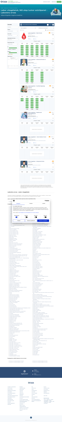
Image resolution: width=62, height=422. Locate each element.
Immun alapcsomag (12, 341)
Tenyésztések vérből (36, 324)
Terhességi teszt (35, 327)
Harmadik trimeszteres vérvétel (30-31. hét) (15, 323)
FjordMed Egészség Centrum (31, 89)
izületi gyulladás (46, 401)
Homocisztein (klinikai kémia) (13, 335)
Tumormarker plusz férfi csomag (38, 333)
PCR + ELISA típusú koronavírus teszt (38, 278)
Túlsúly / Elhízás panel (36, 332)
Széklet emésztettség (36, 309)
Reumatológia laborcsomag (37, 289)
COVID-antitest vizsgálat (13, 262)
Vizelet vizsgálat (35, 352)
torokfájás (51, 399)
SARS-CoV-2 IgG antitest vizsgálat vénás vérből (40, 295)
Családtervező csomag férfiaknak (14, 270)
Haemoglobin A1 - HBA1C (13, 318)
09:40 (27, 54)
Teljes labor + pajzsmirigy (36, 321)
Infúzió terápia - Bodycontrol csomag (14, 342)
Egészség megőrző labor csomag (14, 286)
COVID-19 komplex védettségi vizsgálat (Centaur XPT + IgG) (18, 255)
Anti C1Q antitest (11, 226)
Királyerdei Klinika (30, 164)
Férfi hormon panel (12, 304)
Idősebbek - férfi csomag (13, 339)
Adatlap (35, 65)
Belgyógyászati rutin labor (13, 239)
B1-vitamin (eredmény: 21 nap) (13, 231)
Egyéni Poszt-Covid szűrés (13, 289)
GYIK (32, 395)
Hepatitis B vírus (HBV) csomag (14, 328)
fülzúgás (50, 400)
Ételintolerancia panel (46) (13, 299)
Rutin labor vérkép (35, 291)
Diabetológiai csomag (12, 278)
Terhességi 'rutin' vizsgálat (37, 326)
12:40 (22, 49)
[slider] (8, 48)
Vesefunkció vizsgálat (36, 348)
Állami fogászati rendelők (11, 400)
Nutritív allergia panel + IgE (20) (37, 266)
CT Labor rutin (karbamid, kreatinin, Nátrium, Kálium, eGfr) (18, 266)
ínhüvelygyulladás (46, 400)
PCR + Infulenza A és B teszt (37, 279)
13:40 (22, 54)
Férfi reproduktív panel (12, 305)
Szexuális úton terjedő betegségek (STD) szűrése (40, 313)
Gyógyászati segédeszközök (11, 403)
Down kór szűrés (11, 279)
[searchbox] (12, 39)
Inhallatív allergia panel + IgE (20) (14, 349)
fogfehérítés (48, 399)
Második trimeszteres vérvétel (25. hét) (38, 239)
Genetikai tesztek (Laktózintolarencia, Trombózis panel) (17, 311)
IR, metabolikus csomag (12, 352)
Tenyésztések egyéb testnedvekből (38, 323)
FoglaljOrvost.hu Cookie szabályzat (24, 407)
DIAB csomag (11, 277)
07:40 (27, 47)
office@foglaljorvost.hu (37, 374)
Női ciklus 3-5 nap (35, 257)
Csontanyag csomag (12, 274)
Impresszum (33, 394)
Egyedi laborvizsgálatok (12, 288)
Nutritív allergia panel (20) (37, 264)
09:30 (27, 79)
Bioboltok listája (22, 389)
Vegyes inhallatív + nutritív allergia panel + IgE (40, 340)
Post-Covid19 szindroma (36, 282)
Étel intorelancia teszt (12, 300)
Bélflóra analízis (11, 237)
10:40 (47, 54)
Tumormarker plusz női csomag (37, 334)
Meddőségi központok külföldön (12, 390)
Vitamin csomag (35, 349)
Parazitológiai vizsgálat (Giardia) (38, 275)
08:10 (32, 72)
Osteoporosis (35, 269)
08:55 (32, 77)
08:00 (27, 49)
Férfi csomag (11, 303)
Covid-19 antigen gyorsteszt (13, 248)
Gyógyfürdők (21, 390)
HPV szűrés (11, 337)
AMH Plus (10, 224)
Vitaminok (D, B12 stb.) (36, 350)
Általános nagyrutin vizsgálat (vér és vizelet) (15, 223)
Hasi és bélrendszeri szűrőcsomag (14, 325)
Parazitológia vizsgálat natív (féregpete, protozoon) (40, 276)
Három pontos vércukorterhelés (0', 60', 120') (15, 324)
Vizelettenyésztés (35, 351)
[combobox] (13, 31)
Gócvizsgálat (11, 313)
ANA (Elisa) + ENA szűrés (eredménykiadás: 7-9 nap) (16, 225)
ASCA (10, 227)
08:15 (27, 105)
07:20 (32, 47)
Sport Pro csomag (35, 300)
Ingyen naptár (45, 395)
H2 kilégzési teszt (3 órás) (13, 317)
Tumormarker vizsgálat (36, 336)
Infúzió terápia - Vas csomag (13, 348)
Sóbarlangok (21, 395)
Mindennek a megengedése (43, 220)
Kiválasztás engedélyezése (31, 220)
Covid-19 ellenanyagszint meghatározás (15, 252)
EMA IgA (10, 292)
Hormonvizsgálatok (12, 336)
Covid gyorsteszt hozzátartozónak (14, 263)
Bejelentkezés (54, 1)
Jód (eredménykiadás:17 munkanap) (14, 355)
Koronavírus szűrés (10, 389)
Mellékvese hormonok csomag (37, 241)
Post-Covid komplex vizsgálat (37, 284)
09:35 (42, 79)
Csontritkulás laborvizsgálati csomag (14, 276)
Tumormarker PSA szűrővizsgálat (38, 335)
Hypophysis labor (11, 338)
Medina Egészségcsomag (36, 240)
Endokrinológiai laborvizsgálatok (14, 294)
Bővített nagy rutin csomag (13, 242)
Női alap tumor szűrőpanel (37, 255)
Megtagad (18, 220)
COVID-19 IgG (11, 253)
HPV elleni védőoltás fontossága (24, 399)
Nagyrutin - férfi (35, 251)
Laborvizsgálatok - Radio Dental (35, 33)
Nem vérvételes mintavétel (37, 253)
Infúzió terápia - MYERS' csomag (14, 347)
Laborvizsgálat (35, 230)
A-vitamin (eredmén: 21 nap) (13, 230)
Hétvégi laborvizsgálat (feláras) (13, 329)
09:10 (32, 79)
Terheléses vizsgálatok (36, 325)
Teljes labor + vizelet (36, 322)
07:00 (27, 98)
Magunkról (21, 410)
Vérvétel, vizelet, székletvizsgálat (38, 347)
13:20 (22, 52)
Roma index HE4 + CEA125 (37, 290)
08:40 (32, 54)
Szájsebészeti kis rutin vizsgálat (37, 303)
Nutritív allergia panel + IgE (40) (37, 267)
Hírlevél (33, 389)
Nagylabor (34, 250)
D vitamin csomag (12, 281)
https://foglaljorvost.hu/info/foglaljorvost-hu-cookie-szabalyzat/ (29, 212)
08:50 (27, 75)
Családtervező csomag (12, 269)
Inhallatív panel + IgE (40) (13, 350)
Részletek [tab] (31, 203)
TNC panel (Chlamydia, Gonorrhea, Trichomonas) (40, 328)
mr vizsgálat (50, 401)
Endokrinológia (11, 201)
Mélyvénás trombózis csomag (37, 242)
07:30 (27, 102)
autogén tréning (46, 402)
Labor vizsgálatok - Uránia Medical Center (37, 136)
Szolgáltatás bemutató (46, 390)
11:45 (22, 100)
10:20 (47, 52)
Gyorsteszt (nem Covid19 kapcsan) (14, 315)
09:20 (27, 52)
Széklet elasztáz (35, 308)
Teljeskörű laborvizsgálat (36, 320)
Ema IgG (10, 293)
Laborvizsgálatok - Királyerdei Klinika (36, 161)
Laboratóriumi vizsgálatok (37, 228)
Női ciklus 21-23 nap (36, 256)
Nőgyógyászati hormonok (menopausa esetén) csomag (41, 254)
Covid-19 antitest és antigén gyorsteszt (15, 249)
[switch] (26, 217)
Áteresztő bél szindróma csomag (14, 228)
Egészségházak (21, 394)
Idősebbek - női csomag (12, 340)
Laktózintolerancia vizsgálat (37, 232)
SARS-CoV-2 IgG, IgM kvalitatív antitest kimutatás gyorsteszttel (42, 296)
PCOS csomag (35, 277)
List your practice (46, 389)
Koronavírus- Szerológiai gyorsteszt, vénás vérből (40, 225)
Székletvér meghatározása (37, 310)
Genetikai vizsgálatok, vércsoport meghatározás (16, 312)
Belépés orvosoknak (22, 405)
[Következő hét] (53, 41)
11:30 (22, 98)
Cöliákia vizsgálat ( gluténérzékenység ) (15, 265)
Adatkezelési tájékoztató (23, 406)
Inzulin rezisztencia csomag (13, 351)
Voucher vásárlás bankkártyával (36, 399)
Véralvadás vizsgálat (36, 341)
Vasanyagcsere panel (36, 337)
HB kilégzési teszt (12, 326)
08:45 (27, 107)
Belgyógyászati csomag (12, 238)
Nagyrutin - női (35, 252)
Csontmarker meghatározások (13, 275)
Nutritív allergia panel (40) (37, 265)
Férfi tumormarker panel (13, 306)
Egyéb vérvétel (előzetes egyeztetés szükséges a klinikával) (18, 287)
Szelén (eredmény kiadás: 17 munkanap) (39, 312)
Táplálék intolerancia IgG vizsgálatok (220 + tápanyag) (41, 315)
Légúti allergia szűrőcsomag (37, 233)
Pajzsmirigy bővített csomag (37, 270)
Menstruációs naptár (22, 402)
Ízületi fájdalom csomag (12, 354)
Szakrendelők (9, 404)
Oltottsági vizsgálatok (36, 268)
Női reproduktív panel (36, 262)
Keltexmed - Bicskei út (31, 62)
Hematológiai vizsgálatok (13, 327)
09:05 (27, 77)
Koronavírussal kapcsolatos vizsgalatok (39, 223)
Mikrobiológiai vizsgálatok (37, 243)
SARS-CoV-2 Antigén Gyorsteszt (37, 294)
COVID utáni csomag (12, 264)
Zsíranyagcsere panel (36, 354)
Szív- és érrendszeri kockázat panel (38, 314)
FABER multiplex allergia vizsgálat (14, 301)
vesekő (53, 401)
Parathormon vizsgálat (36, 274)
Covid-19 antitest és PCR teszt (13, 250)
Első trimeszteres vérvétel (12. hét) (14, 291)
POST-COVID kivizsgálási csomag (38, 283)
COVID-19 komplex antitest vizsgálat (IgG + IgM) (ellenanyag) (18, 254)
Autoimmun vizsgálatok (12, 229)
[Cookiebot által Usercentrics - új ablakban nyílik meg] (45, 200)
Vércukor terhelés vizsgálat (37, 342)
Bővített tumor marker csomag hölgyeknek (15, 243)
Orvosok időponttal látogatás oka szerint (13, 395)
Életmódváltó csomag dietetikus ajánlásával (15, 290)
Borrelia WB (11, 241)
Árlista (30, 65)
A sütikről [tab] (43, 203)
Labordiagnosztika (35, 229)
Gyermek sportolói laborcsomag (14, 314)
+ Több (27, 56)
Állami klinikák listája (10, 399)
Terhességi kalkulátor (34, 390)
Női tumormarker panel (36, 263)
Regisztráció (59, 1)
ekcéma (45, 399)
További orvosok (10, 394)
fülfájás (50, 402)
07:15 (27, 100)
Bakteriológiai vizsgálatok (13, 236)
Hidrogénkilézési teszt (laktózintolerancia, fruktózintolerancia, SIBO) (19, 330)
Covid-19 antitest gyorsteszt (13, 251)
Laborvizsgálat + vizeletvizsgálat (37, 231)
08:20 (32, 52)
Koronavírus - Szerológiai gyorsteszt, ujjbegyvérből (40, 224)
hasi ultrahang (45, 403)
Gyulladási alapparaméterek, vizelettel (14, 316)
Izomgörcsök (11, 353)
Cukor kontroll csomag (12, 267)
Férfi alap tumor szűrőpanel (13, 302)
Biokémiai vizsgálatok (12, 240)
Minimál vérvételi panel (36, 245)
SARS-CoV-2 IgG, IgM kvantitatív (38, 297)
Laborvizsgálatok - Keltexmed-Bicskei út (37, 59)
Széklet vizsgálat (35, 311)
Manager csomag (35, 238)
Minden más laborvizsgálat (37, 244)
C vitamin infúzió (11, 268)
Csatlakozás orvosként (46, 1)
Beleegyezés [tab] (18, 203)
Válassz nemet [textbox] (10, 35)
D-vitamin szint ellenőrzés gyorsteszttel (15, 282)
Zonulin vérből (35, 353)
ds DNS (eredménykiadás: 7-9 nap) (14, 280)
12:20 (22, 47)
